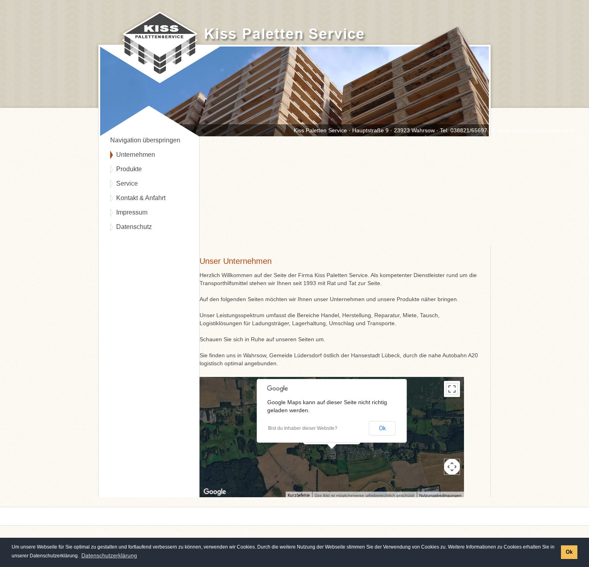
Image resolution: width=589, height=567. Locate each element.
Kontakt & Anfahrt (140, 197)
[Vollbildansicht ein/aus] (452, 389)
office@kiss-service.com (542, 130)
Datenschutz (134, 226)
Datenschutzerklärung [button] (109, 555)
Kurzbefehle (299, 495)
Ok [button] (569, 552)
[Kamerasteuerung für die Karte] (452, 467)
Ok (382, 428)
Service (127, 183)
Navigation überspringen (145, 140)
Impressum (131, 212)
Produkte (129, 169)
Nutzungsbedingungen (440, 495)
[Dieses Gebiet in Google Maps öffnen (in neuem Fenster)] (215, 492)
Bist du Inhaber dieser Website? (302, 428)
